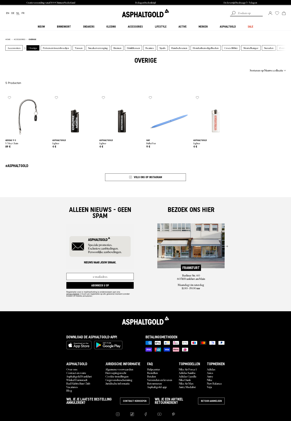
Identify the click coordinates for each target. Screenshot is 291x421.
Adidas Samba (187, 373)
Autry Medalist (187, 387)
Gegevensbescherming (118, 380)
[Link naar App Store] (78, 345)
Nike (209, 380)
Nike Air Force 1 (188, 369)
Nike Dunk (185, 380)
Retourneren (154, 383)
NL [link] (18, 13)
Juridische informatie (117, 383)
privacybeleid (72, 293)
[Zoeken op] (233, 13)
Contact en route (76, 373)
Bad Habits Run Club (78, 383)
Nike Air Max (186, 383)
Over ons (71, 369)
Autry (210, 376)
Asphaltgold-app (157, 387)
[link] (145, 13)
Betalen (151, 376)
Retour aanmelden (211, 401)
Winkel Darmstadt (76, 380)
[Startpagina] (145, 320)
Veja (209, 387)
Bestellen (152, 373)
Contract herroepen (135, 401)
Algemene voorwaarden (119, 369)
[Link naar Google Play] (108, 345)
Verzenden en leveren (159, 380)
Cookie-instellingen (116, 376)
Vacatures (72, 387)
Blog (69, 390)
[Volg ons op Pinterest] (173, 414)
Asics (210, 373)
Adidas (211, 369)
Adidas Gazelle (187, 376)
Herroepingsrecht (115, 373)
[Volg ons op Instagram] (118, 414)
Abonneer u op (100, 285)
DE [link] (12, 13)
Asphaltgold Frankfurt (79, 376)
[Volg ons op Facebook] (146, 414)
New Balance (214, 383)
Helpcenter (153, 369)
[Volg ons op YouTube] (159, 414)
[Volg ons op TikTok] (132, 414)
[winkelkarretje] (284, 13)
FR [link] (23, 13)
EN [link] (7, 13)
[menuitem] (23, 70)
